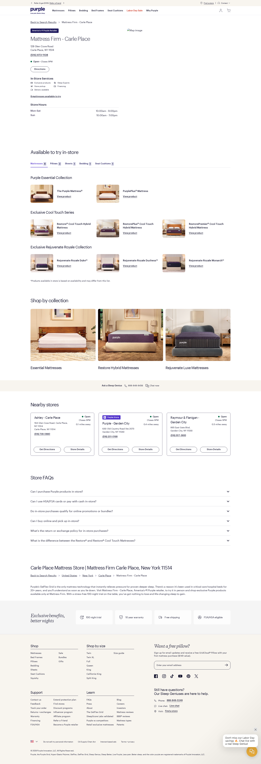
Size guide (119, 653)
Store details (77, 449)
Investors (121, 708)
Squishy (34, 678)
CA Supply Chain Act (87, 742)
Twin (89, 653)
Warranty (35, 716)
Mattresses (58, 11)
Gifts (61, 661)
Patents (120, 724)
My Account (221, 10)
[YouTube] (180, 676)
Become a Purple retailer (65, 724)
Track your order (39, 708)
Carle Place (104, 575)
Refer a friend (55, 3)
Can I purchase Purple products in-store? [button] (57, 491)
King (89, 669)
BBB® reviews (123, 716)
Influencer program (63, 712)
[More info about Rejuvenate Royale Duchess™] (108, 263)
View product (64, 197)
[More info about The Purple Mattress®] (42, 194)
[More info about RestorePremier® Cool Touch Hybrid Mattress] (174, 228)
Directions (39, 69)
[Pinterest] (188, 676)
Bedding (83, 11)
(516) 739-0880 (42, 434)
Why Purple (152, 11)
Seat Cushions (115, 11)
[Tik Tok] (172, 676)
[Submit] (226, 665)
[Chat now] (147, 386)
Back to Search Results (43, 22)
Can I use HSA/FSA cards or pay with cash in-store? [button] (63, 501)
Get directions (47, 449)
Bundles (63, 657)
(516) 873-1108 (39, 55)
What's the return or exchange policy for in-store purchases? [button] (69, 530)
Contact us (36, 699)
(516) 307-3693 (178, 435)
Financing (35, 720)
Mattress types (124, 720)
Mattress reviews (125, 712)
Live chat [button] (174, 706)
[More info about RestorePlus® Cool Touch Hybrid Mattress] (108, 228)
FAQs (89, 699)
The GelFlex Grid (95, 712)
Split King (91, 678)
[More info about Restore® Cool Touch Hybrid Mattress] (42, 228)
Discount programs (62, 708)
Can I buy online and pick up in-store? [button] (55, 521)
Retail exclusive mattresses (100, 724)
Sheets (70, 164)
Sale (61, 653)
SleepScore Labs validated (100, 716)
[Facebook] (156, 676)
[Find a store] (201, 3)
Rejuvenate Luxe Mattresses (198, 335)
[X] (196, 676)
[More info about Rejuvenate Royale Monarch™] (174, 263)
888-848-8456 (135, 385)
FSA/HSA (35, 724)
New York (87, 575)
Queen (90, 665)
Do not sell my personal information (58, 742)
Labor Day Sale (135, 11)
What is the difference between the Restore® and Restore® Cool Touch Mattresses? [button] (83, 540)
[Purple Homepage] (38, 10)
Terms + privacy (127, 742)
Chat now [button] (154, 385)
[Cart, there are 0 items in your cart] (228, 10)
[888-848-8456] (125, 385)
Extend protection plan (64, 699)
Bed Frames (98, 11)
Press (89, 703)
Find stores (58, 703)
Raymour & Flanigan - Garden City (185, 420)
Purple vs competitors (97, 720)
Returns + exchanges (41, 712)
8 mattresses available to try (46, 97)
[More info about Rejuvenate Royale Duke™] (42, 263)
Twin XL (90, 657)
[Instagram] (164, 676)
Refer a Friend (60, 720)
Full (88, 661)
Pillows (72, 11)
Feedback (35, 703)
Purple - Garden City (115, 423)
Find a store (209, 3)
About (89, 708)
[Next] (64, 3)
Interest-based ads (108, 742)
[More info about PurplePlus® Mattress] (108, 194)
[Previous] (32, 3)
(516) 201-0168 (110, 437)
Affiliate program (61, 716)
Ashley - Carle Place (47, 417)
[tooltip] (224, 3)
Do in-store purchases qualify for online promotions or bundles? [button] (72, 511)
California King (94, 674)
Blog (119, 699)
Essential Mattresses (63, 335)
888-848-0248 (175, 700)
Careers (120, 703)
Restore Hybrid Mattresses (130, 335)
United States (69, 575)
